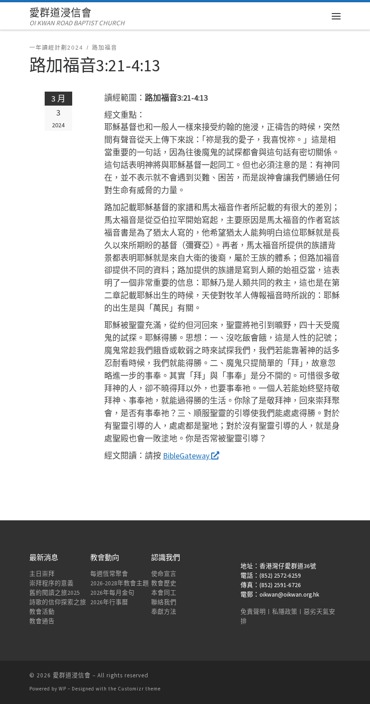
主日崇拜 (42, 574)
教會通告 (42, 621)
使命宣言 (163, 574)
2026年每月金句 (112, 593)
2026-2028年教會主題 (119, 583)
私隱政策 (284, 612)
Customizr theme (139, 688)
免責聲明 (253, 612)
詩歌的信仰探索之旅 (57, 602)
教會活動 (42, 612)
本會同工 (163, 593)
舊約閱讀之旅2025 (54, 593)
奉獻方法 (163, 612)
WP (62, 688)
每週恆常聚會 (109, 574)
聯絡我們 (163, 602)
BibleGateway (187, 455)
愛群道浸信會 (72, 675)
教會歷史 (163, 583)
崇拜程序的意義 (51, 583)
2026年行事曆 (109, 602)
